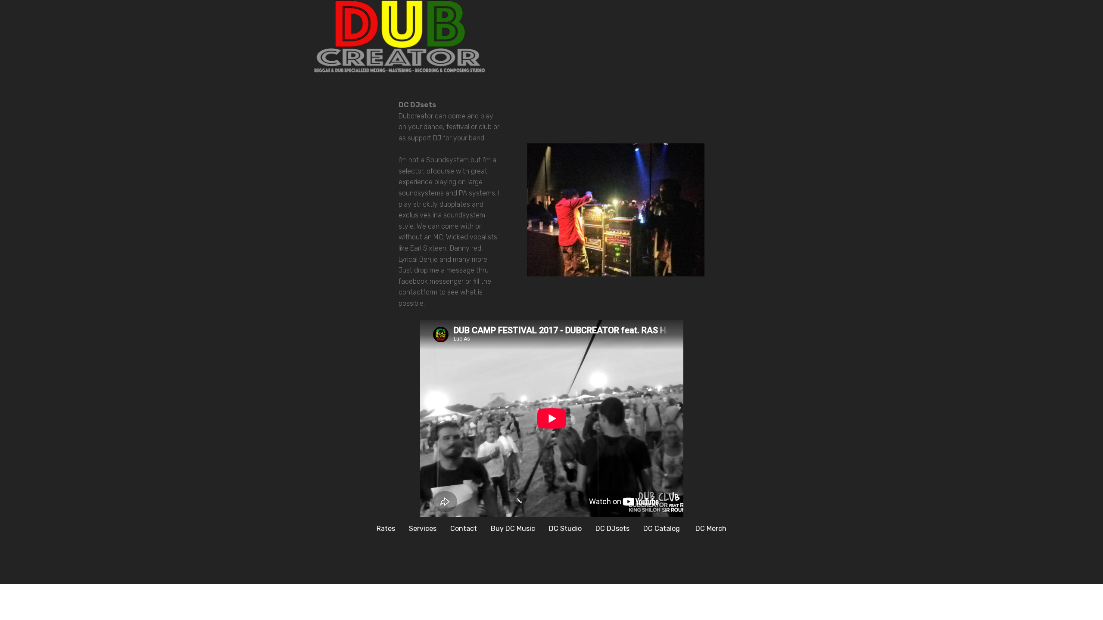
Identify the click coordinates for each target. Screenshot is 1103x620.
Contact (463, 528)
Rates (386, 528)
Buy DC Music (513, 528)
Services (422, 528)
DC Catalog (662, 528)
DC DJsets (612, 528)
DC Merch (710, 528)
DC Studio (565, 528)
